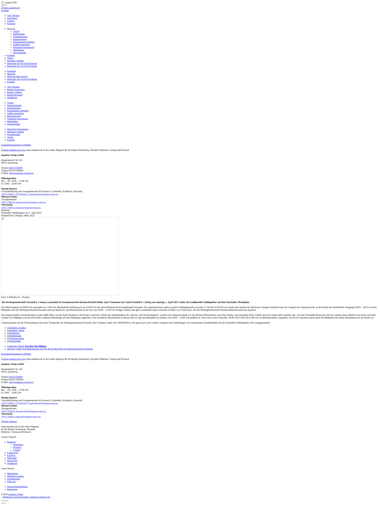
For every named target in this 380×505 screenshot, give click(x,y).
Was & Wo (12, 460)
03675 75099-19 (8, 202)
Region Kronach (15, 95)
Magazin (11, 28)
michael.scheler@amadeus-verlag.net (31, 202)
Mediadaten (18, 50)
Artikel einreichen (21, 44)
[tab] (17, 76)
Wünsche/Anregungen (23, 47)
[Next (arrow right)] (5, 503)
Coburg (10, 21)
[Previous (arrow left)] (2, 503)
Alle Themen (13, 15)
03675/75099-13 (8, 194)
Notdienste (12, 97)
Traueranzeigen (20, 36)
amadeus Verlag (15, 494)
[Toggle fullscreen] (5, 500)
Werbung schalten (15, 60)
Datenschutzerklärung (17, 486)
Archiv (16, 31)
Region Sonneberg (16, 89)
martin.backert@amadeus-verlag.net (43, 194)
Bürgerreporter (14, 116)
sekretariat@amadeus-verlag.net (28, 207)
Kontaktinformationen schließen (16, 145)
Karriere (11, 55)
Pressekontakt (19, 52)
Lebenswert (12, 452)
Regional (11, 442)
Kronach (11, 23)
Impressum (12, 489)
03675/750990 (15, 168)
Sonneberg (12, 18)
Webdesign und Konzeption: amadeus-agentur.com (26, 497)
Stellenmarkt (19, 34)
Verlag (10, 58)
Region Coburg (14, 92)
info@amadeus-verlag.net (21, 173)
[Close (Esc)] (2, 500)
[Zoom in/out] (7, 500)
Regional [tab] (11, 71)
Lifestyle (11, 455)
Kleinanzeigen (20, 39)
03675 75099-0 (8, 207)
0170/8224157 (22, 194)
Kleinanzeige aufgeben (24, 42)
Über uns (11, 481)
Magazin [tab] (11, 74)
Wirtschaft (12, 458)
